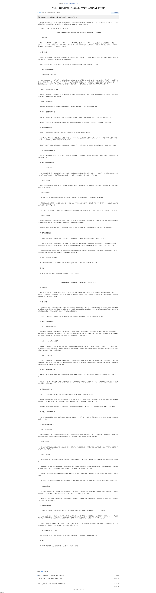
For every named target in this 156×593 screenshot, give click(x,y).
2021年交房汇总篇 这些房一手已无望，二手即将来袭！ (52, 584)
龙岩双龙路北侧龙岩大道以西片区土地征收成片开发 (51, 575)
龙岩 (42, 571)
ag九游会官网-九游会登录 (69, 3)
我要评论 (116, 12)
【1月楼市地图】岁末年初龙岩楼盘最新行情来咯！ (51, 578)
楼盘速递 (79, 3)
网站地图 (2, 592)
